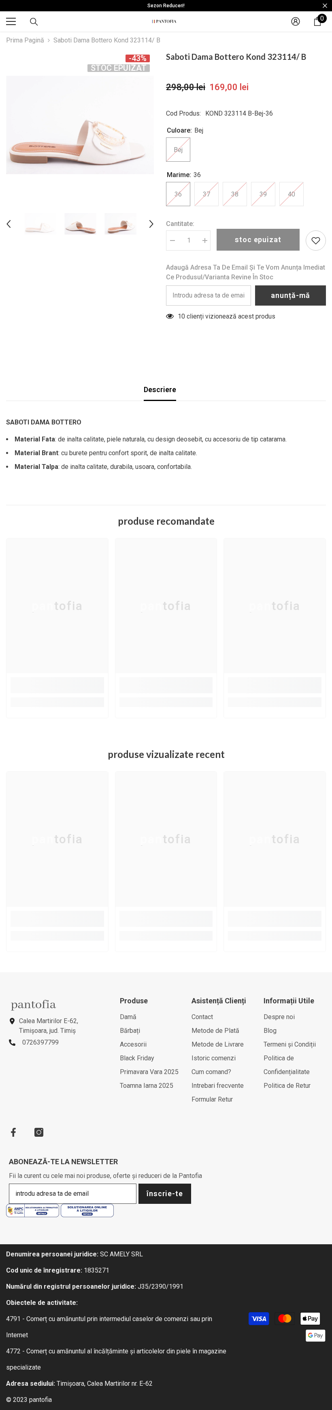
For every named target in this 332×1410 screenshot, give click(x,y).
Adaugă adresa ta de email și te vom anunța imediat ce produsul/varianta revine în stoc (245, 272)
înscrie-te (165, 1193)
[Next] (151, 224)
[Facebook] (13, 1132)
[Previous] (8, 224)
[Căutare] (34, 22)
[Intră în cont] (295, 21)
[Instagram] (39, 1132)
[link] (57, 685)
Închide (325, 6)
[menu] (11, 21)
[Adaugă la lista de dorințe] (316, 240)
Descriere (160, 389)
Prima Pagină (25, 40)
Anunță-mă (290, 295)
